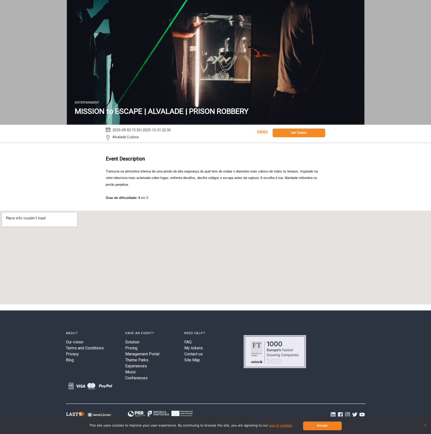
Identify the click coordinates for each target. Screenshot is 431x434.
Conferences (136, 378)
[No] (424, 425)
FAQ (188, 342)
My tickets (193, 348)
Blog (70, 360)
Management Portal (142, 354)
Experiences (136, 366)
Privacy (72, 354)
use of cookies (280, 425)
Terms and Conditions (85, 348)
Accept (322, 425)
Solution (132, 342)
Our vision (74, 342)
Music (130, 372)
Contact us (193, 354)
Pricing (131, 348)
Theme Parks (136, 360)
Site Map (192, 360)
